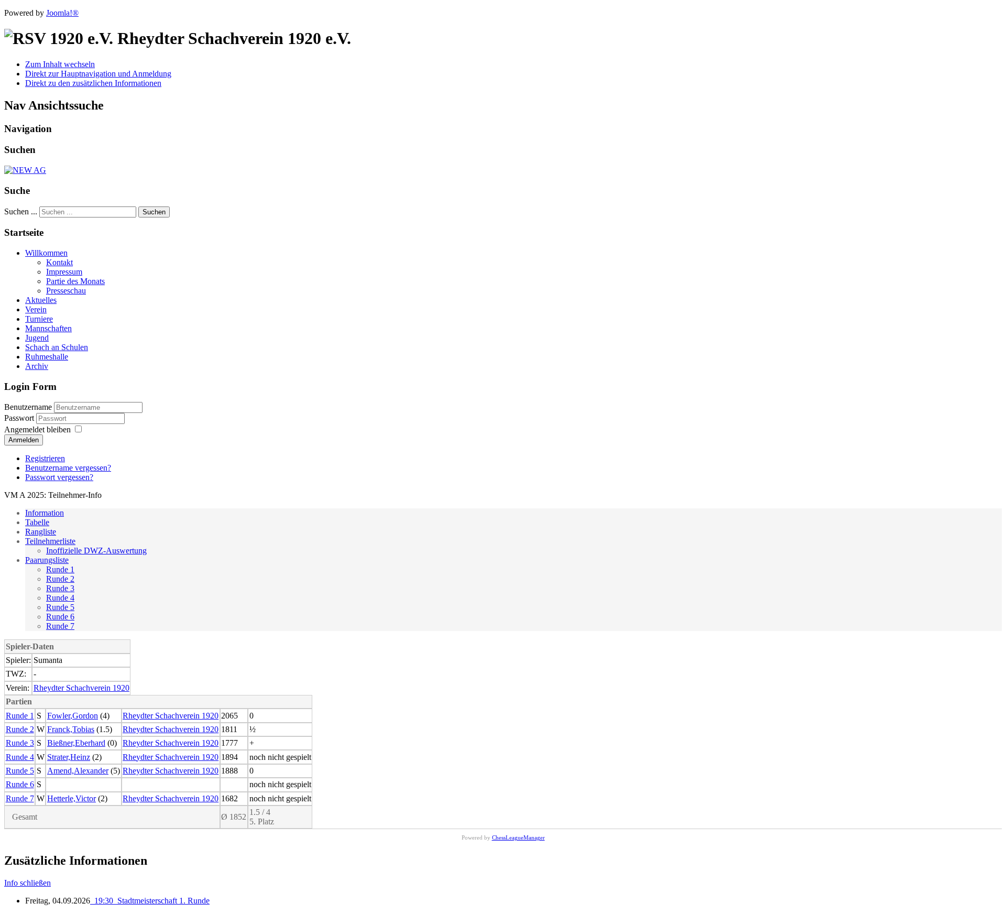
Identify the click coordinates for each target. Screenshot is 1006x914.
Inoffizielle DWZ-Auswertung (96, 550)
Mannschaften (48, 328)
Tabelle (37, 522)
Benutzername (28, 406)
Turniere (39, 318)
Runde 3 (60, 588)
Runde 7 (60, 626)
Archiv (36, 366)
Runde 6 (60, 616)
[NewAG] (25, 170)
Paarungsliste (47, 560)
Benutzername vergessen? (68, 467)
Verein (36, 309)
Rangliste (40, 531)
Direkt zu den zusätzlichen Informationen (93, 83)
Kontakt (59, 262)
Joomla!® (62, 12)
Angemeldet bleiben (37, 429)
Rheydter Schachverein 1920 (81, 687)
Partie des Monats (75, 281)
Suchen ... (20, 211)
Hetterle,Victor (71, 798)
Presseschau (66, 290)
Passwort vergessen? (59, 477)
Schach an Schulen (56, 347)
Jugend (37, 337)
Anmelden (23, 440)
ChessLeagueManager (518, 837)
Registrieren (45, 458)
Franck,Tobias (70, 729)
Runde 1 (60, 569)
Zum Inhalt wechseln (60, 64)
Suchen (154, 212)
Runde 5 (60, 607)
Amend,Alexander (77, 770)
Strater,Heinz (68, 757)
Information (44, 512)
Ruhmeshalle (46, 356)
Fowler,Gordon (72, 715)
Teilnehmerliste (50, 541)
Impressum (64, 271)
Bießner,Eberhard (76, 742)
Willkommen (46, 252)
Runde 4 (60, 597)
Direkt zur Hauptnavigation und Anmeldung (98, 73)
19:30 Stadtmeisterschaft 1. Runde (150, 900)
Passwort (20, 418)
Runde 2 (60, 578)
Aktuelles (41, 300)
